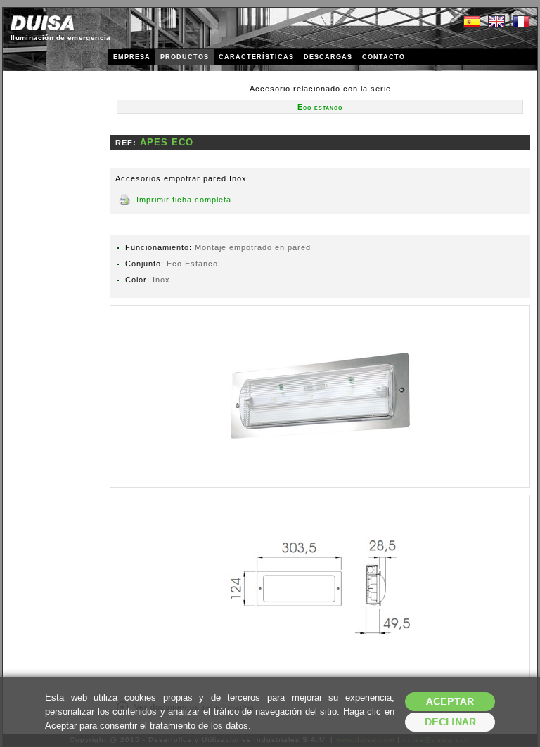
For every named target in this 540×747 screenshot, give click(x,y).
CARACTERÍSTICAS (256, 56)
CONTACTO (383, 56)
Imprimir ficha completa (183, 199)
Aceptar (450, 701)
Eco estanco (319, 107)
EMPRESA (131, 56)
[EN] (496, 22)
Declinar (450, 722)
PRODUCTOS (184, 56)
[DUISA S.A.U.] (42, 22)
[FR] (521, 22)
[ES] (471, 22)
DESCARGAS (328, 56)
